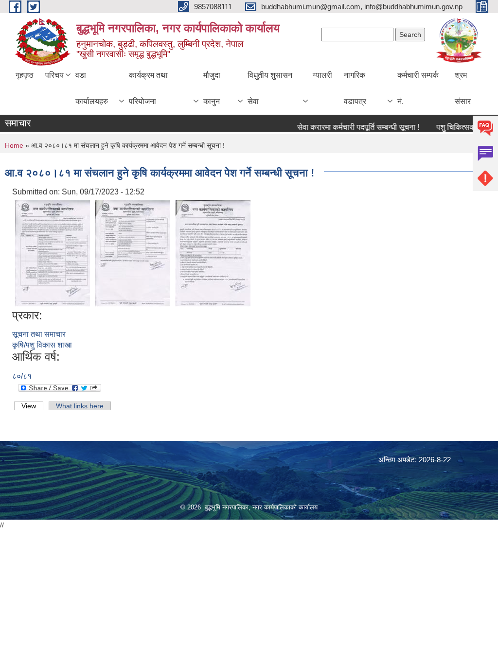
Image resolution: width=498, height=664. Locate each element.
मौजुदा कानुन (211, 88)
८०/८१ (22, 376)
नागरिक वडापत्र (355, 88)
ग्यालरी (322, 75)
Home (14, 145)
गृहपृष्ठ (25, 75)
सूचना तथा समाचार (39, 334)
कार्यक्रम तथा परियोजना (148, 88)
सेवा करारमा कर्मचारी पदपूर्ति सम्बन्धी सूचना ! (351, 127)
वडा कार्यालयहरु (91, 88)
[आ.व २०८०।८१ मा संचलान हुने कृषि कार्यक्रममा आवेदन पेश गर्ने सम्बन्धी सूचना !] (52, 252)
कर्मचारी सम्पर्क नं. (418, 88)
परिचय (54, 75)
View (32, 406)
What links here (80, 406)
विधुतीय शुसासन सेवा (270, 88)
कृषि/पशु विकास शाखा (42, 345)
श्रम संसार (463, 88)
